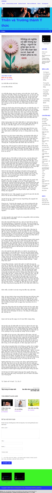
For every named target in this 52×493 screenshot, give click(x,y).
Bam (40, 487)
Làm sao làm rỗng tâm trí (46, 100)
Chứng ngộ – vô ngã (46, 161)
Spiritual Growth (22, 3)
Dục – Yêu (44, 143)
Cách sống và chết (6, 75)
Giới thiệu (44, 118)
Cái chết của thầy (33, 408)
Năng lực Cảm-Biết (45, 138)
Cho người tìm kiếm (45, 181)
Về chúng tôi (45, 119)
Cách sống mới (45, 183)
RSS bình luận (45, 202)
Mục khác (44, 190)
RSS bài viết (45, 200)
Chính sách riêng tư (46, 126)
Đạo (43, 177)
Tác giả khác (45, 188)
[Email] (50, 6)
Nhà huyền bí (45, 165)
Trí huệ (43, 53)
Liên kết (44, 128)
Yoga (43, 175)
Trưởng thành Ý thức (46, 150)
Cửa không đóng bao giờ (46, 93)
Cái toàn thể (45, 163)
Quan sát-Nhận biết (45, 157)
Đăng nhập (44, 199)
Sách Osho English (44, 186)
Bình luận (4, 427)
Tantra (43, 173)
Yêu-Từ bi (44, 151)
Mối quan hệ (45, 145)
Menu (3, 31)
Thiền (43, 170)
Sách (43, 179)
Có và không (18, 409)
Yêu (43, 172)
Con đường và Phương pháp (45, 168)
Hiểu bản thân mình (45, 132)
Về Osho (44, 121)
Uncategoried (45, 3)
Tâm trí (43, 136)
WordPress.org (45, 204)
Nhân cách (44, 52)
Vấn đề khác (45, 129)
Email (3, 446)
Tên (2, 441)
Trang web (4, 452)
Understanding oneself (11, 3)
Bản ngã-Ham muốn (45, 141)
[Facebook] (48, 6)
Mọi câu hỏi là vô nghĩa (46, 56)
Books (39, 3)
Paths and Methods (31, 3)
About (3, 3)
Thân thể (44, 134)
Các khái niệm (45, 147)
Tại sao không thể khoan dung (45, 59)
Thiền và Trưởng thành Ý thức (17, 487)
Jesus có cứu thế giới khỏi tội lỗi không (46, 62)
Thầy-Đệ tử (45, 159)
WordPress (34, 487)
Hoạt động (44, 123)
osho (5, 79)
